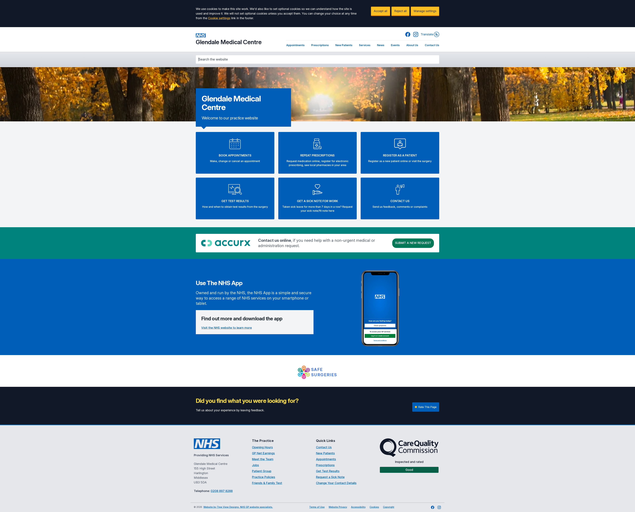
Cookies (374, 507)
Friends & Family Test (267, 483)
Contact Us (432, 45)
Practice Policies (263, 477)
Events (395, 45)
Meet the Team (262, 459)
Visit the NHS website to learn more (226, 327)
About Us (412, 45)
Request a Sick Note (330, 477)
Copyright (388, 507)
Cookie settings (219, 18)
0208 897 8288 (222, 491)
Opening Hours (262, 447)
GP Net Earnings (263, 453)
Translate (427, 34)
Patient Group (261, 471)
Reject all (400, 11)
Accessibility (358, 507)
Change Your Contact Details (336, 483)
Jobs (255, 465)
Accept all (380, 11)
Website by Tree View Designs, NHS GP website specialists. (238, 507)
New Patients (343, 45)
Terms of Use (317, 507)
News (380, 45)
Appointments (295, 45)
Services (364, 45)
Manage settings (425, 11)
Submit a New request (413, 243)
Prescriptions (320, 45)
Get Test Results (327, 471)
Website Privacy (338, 507)
